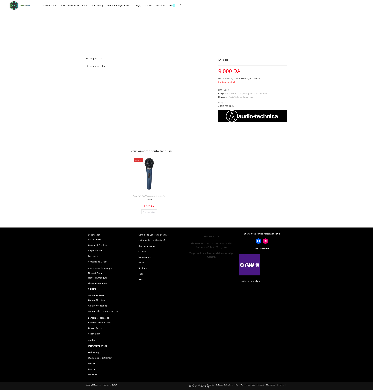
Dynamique (248, 97)
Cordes (91, 340)
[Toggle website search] (180, 5)
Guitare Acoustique (97, 305)
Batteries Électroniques (99, 322)
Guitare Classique (96, 300)
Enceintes (93, 256)
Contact (142, 251)
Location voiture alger (249, 281)
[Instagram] (265, 241)
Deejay (91, 363)
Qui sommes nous (147, 246)
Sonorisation (261, 93)
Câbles (91, 369)
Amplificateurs (95, 250)
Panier (141, 262)
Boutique (142, 268)
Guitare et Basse (96, 295)
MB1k (149, 199)
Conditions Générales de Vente (153, 234)
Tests (141, 273)
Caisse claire (94, 333)
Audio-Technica (235, 93)
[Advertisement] (186, 32)
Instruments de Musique (100, 268)
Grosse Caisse (95, 328)
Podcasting (93, 352)
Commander (149, 212)
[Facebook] (258, 241)
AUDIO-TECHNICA (226, 106)
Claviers (92, 288)
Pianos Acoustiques (97, 283)
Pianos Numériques (97, 277)
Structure (92, 374)
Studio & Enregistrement (100, 357)
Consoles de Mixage (98, 261)
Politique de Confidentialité (151, 240)
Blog (140, 279)
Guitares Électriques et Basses (103, 311)
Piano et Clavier (95, 273)
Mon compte (144, 257)
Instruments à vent (97, 345)
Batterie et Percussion (99, 317)
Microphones (249, 93)
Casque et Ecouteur (97, 245)
